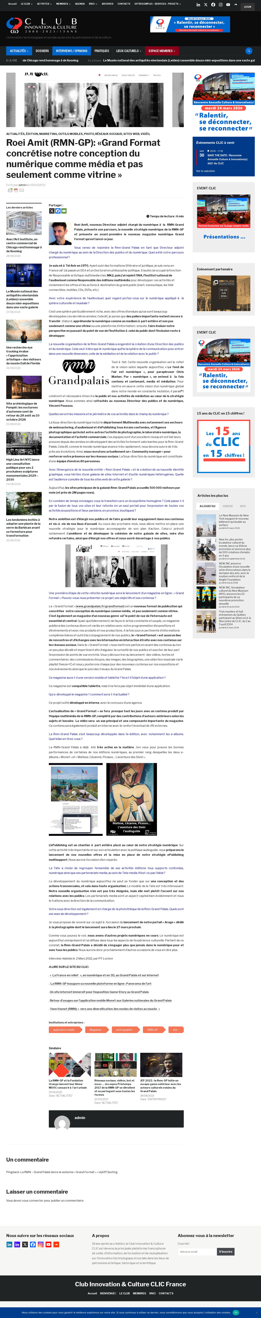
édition (32, 134)
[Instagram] (220, 4)
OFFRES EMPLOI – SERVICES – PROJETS (156, 3)
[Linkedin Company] (198, 4)
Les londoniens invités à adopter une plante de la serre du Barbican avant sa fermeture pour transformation (23, 528)
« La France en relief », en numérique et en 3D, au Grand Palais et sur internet (104, 975)
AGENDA (80, 3)
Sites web (131, 134)
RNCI (92, 3)
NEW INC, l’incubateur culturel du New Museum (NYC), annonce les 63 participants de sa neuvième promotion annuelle (233, 595)
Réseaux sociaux (108, 134)
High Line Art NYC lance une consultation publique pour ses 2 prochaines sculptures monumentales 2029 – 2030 (22, 469)
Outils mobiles (70, 134)
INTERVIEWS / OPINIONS (71, 51)
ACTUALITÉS (18, 51)
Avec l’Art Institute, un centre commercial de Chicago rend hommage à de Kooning (24, 245)
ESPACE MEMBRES (161, 51)
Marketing (48, 134)
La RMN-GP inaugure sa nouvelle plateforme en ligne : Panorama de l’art (100, 983)
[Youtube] (228, 4)
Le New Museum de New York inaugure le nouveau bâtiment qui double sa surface (234, 520)
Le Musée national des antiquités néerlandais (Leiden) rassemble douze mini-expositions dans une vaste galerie (151, 60)
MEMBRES (62, 3)
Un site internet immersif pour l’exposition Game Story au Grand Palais (99, 992)
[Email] (64, 211)
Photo (89, 134)
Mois (243, 506)
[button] (60, 233)
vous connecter (33, 1200)
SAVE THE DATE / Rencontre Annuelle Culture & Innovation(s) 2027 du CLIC (228, 159)
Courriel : (184, 1243)
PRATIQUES (102, 51)
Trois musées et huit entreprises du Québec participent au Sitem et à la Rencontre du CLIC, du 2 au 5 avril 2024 (235, 618)
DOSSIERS (42, 51)
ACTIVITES (43, 3)
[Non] (256, 1312)
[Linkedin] (17, 1244)
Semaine (228, 506)
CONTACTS (124, 3)
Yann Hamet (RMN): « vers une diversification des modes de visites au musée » (105, 1009)
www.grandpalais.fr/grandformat (100, 606)
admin (22, 185)
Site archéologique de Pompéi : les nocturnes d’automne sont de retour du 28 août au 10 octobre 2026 (22, 411)
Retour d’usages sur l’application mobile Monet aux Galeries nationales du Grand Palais (111, 1000)
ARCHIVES (107, 3)
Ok (236, 1312)
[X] (205, 4)
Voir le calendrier (205, 171)
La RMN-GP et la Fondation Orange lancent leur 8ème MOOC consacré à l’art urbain (68, 1084)
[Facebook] (213, 4)
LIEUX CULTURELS (127, 51)
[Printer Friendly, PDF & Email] (16, 190)
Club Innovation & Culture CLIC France (130, 1284)
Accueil (12, 3)
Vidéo (145, 134)
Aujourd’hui (208, 506)
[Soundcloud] (235, 4)
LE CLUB (25, 3)
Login (247, 7)
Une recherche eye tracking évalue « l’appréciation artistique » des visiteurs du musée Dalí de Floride (23, 355)
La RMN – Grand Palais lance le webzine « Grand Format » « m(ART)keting (69, 1172)
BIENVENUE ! (108, 1293)
